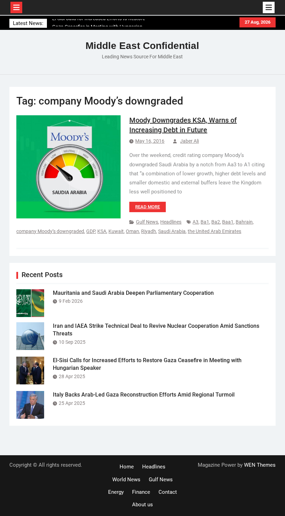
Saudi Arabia (172, 231)
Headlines (170, 222)
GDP (90, 231)
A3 (195, 222)
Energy (116, 492)
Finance (141, 492)
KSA (101, 231)
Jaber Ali (189, 141)
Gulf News (147, 222)
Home (127, 467)
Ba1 (205, 222)
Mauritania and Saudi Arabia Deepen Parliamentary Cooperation (133, 293)
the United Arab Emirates (214, 231)
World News (126, 479)
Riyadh (148, 231)
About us (142, 504)
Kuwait (116, 231)
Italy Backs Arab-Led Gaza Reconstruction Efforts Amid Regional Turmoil (144, 394)
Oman (132, 231)
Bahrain (244, 222)
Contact (167, 492)
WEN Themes (260, 465)
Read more (147, 206)
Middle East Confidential (142, 45)
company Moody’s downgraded (50, 231)
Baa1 (228, 222)
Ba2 (215, 222)
